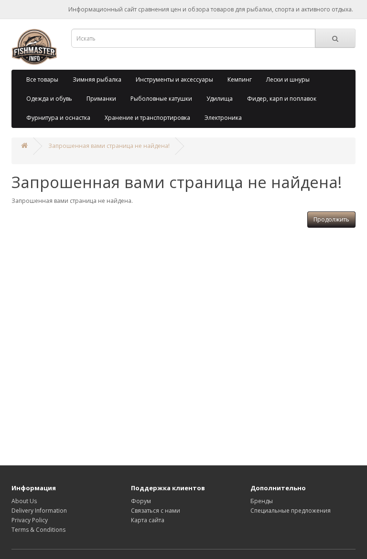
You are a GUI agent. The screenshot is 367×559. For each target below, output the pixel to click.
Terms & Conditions (38, 530)
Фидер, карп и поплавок (281, 99)
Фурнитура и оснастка (58, 118)
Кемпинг (239, 79)
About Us (24, 501)
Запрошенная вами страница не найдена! (109, 146)
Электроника (223, 118)
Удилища (219, 99)
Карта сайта (147, 520)
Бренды (261, 501)
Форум (141, 501)
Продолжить (331, 219)
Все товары (42, 79)
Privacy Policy (29, 520)
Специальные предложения (290, 510)
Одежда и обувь (49, 99)
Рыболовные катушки (161, 99)
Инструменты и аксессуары (174, 79)
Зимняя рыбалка (97, 79)
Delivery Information (39, 510)
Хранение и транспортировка (147, 118)
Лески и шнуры (288, 79)
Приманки (101, 99)
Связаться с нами (155, 510)
